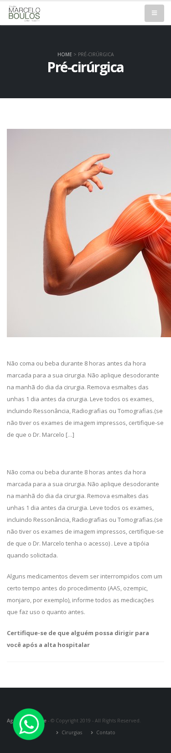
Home (64, 54)
